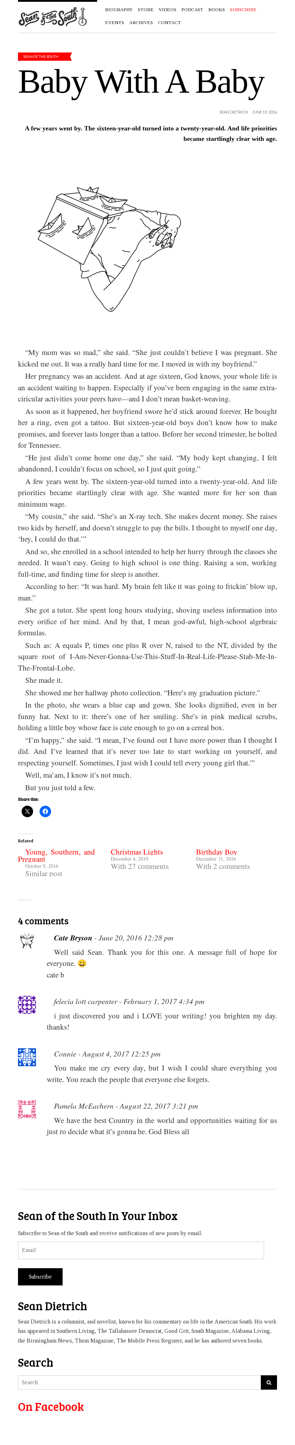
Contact (169, 22)
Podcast (192, 9)
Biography (119, 9)
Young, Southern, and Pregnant (56, 855)
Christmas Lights (137, 852)
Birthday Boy (216, 852)
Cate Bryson (73, 937)
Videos (167, 9)
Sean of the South (40, 56)
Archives (141, 22)
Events (114, 22)
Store (146, 9)
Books (216, 9)
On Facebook (51, 1406)
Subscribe (40, 1277)
